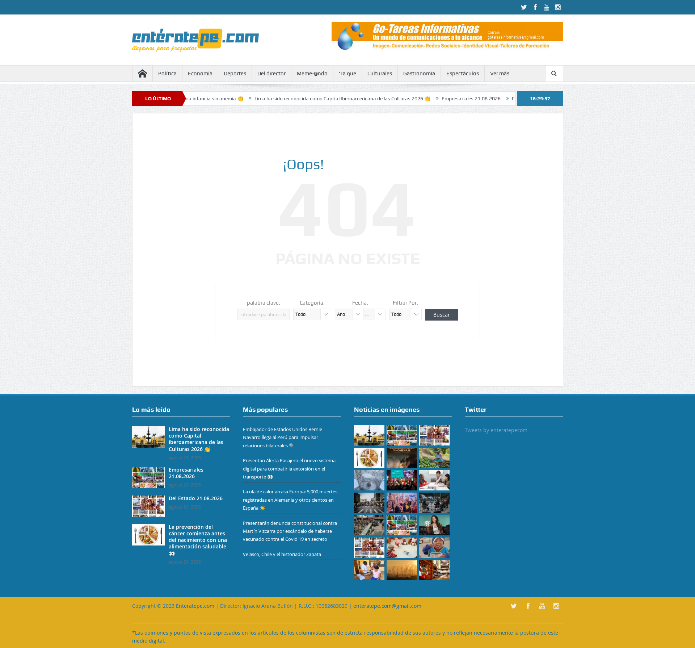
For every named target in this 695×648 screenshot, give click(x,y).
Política (167, 73)
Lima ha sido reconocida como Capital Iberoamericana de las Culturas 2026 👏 (321, 98)
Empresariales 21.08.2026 (449, 98)
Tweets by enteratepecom (496, 430)
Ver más (499, 73)
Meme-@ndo (312, 73)
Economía (200, 73)
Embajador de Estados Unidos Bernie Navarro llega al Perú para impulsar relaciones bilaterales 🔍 (282, 437)
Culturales (379, 73)
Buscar (441, 314)
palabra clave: (263, 303)
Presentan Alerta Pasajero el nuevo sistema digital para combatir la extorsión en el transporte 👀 (289, 468)
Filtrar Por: (405, 303)
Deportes (235, 73)
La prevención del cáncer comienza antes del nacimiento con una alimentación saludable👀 (198, 540)
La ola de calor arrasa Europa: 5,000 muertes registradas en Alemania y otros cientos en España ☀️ (290, 499)
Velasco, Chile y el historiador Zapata (282, 554)
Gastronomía (419, 73)
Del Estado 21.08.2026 (196, 498)
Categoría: (312, 303)
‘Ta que (347, 73)
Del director (271, 73)
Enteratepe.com (195, 605)
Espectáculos (462, 73)
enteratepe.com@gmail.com (387, 605)
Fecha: (360, 303)
